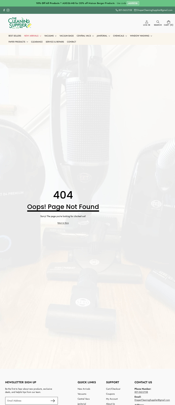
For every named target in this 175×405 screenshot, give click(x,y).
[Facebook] (4, 10)
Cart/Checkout (113, 389)
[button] (158, 23)
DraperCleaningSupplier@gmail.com (152, 400)
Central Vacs (84, 399)
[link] (63, 223)
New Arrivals (84, 389)
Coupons (110, 394)
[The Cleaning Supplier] (19, 23)
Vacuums (82, 394)
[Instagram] (8, 10)
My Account (112, 399)
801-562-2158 (141, 392)
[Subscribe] (52, 400)
